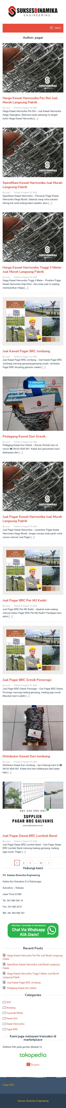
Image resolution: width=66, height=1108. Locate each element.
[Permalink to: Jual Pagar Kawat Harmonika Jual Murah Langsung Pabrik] (33, 487)
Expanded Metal (14, 1012)
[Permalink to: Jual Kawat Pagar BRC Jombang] (33, 322)
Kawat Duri (11, 1018)
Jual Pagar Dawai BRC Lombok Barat (30, 836)
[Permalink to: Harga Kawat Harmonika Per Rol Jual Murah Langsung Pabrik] (33, 69)
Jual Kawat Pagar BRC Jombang (26, 351)
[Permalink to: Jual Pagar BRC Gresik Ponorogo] (33, 651)
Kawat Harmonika (15, 1023)
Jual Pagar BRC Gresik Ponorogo (27, 680)
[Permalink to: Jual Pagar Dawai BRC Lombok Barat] (33, 807)
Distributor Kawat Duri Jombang (26, 756)
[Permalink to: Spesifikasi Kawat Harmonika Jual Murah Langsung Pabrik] (33, 154)
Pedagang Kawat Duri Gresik (24, 436)
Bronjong (10, 1007)
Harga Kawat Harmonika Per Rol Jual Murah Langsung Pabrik (30, 100)
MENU (57, 28)
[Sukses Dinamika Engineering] (33, 11)
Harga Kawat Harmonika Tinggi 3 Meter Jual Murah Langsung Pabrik (32, 269)
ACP (8, 1002)
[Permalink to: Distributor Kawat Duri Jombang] (33, 729)
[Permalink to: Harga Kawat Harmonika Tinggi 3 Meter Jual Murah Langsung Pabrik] (33, 238)
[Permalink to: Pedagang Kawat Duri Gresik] (33, 405)
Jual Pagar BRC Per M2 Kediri (24, 600)
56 (41, 862)
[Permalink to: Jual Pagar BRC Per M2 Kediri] (33, 572)
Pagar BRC (12, 1029)
